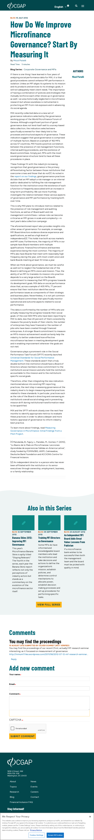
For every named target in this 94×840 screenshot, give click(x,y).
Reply (14, 659)
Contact (35, 797)
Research (14, 791)
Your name (14, 674)
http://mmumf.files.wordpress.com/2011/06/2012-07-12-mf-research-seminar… (48, 654)
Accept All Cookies (55, 835)
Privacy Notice (36, 830)
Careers (34, 791)
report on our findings (25, 176)
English (58, 6)
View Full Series (48, 604)
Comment (14, 694)
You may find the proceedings (35, 641)
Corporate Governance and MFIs (40, 69)
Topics (13, 786)
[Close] (90, 816)
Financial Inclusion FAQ (21, 802)
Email (12, 684)
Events (34, 786)
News (33, 781)
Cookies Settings (36, 835)
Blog (12, 797)
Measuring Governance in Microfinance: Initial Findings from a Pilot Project (36, 430)
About (13, 781)
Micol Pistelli (19, 60)
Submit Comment (23, 736)
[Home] (16, 6)
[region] (47, 826)
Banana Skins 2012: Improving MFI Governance (22, 541)
